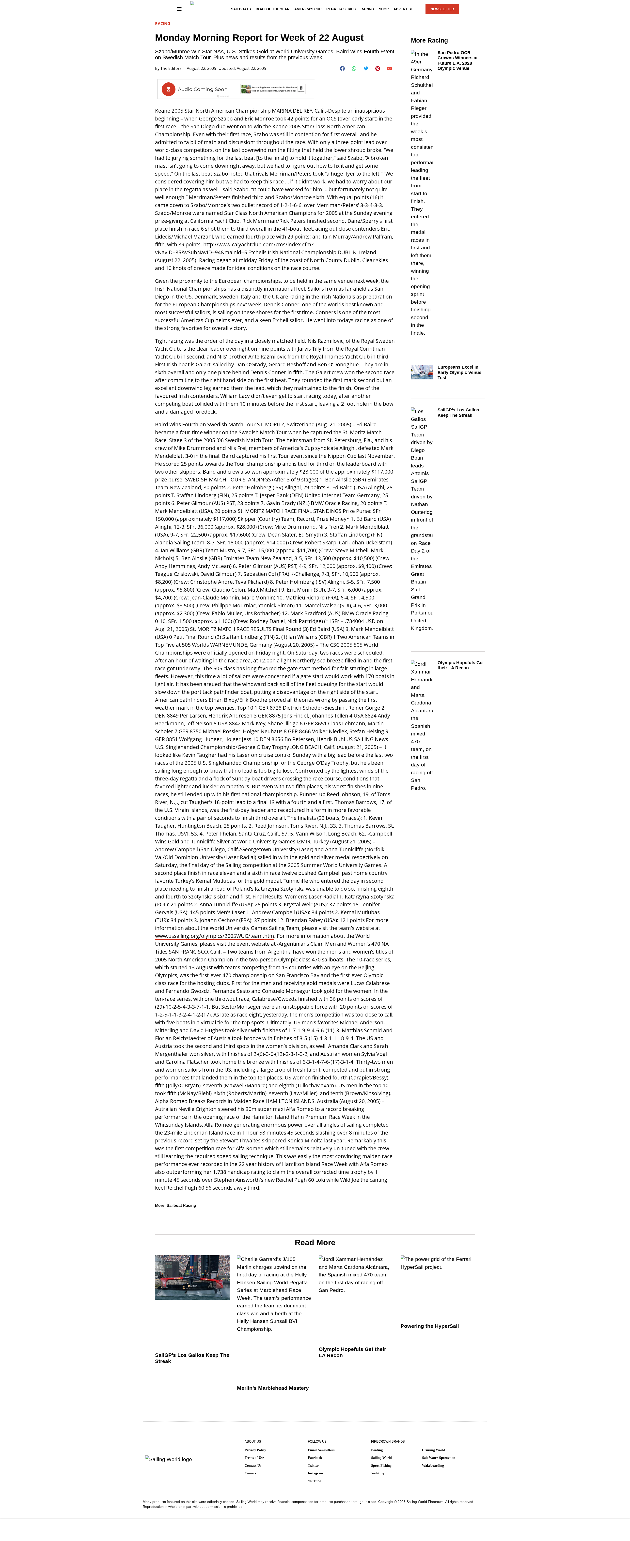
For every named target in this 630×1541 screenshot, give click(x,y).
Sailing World (381, 1458)
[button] (342, 68)
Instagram (315, 1473)
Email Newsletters (321, 1450)
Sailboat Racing (181, 1205)
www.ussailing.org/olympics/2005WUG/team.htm (214, 935)
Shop (384, 9)
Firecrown (435, 1502)
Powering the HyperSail (430, 1326)
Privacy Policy (255, 1450)
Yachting (377, 1473)
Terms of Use (254, 1458)
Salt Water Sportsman (438, 1458)
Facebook (315, 1458)
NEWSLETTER (442, 9)
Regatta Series (341, 9)
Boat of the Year (272, 9)
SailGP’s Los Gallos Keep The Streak (458, 412)
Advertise (403, 9)
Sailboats (241, 9)
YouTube (314, 1481)
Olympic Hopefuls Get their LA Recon (461, 665)
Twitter (313, 1465)
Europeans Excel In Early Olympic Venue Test (459, 372)
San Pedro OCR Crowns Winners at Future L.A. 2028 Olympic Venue (458, 60)
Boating (377, 1450)
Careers (250, 1473)
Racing (367, 9)
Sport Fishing (381, 1465)
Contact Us (253, 1465)
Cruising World (433, 1450)
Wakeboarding (433, 1465)
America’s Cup (307, 9)
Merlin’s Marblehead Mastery (273, 1388)
